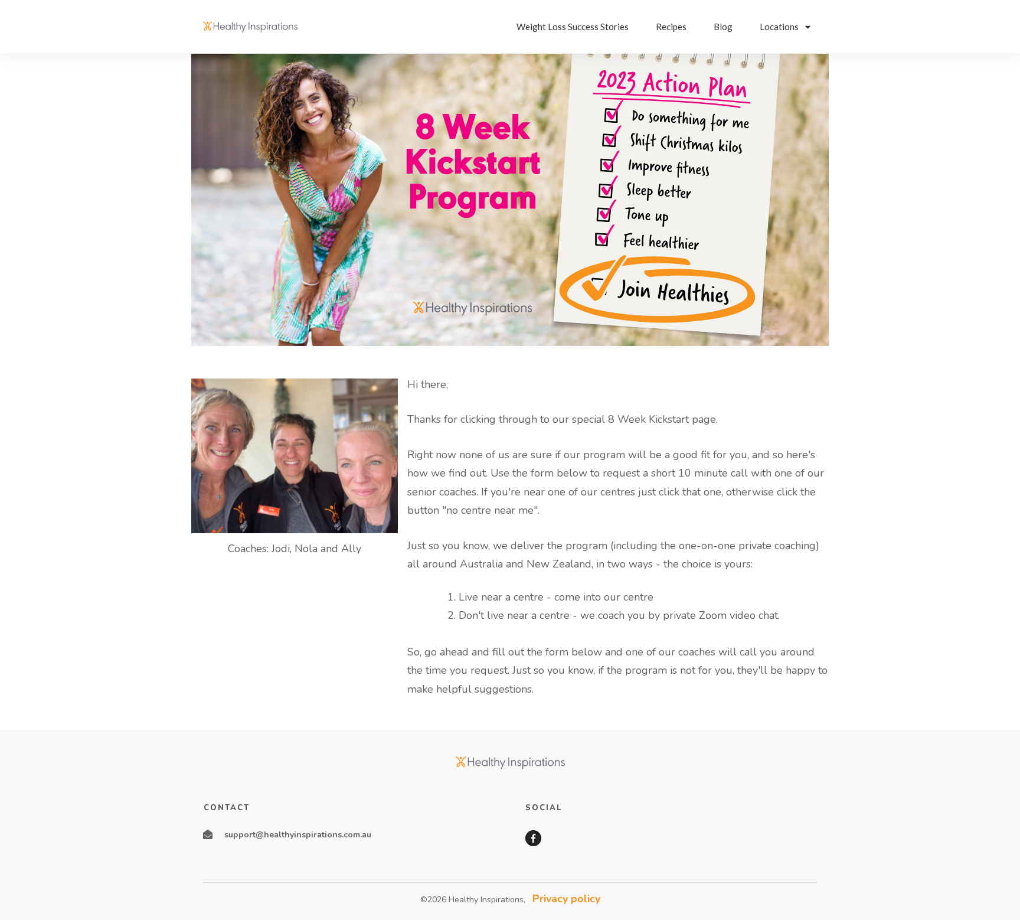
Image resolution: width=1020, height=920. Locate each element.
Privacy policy (566, 899)
